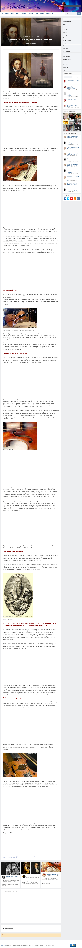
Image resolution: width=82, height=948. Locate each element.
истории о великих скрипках (38, 856)
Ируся (70, 124)
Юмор (64, 53)
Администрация (40, 13)
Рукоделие (65, 43)
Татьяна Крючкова (77, 125)
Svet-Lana (77, 130)
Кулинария (65, 35)
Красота (65, 32)
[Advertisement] (31, 132)
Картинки (30, 13)
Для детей (65, 67)
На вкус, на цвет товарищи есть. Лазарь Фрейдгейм (72, 137)
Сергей (64, 124)
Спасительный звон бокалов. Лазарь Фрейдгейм (73, 148)
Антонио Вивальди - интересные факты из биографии (53, 874)
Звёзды (65, 29)
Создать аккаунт (68, 5)
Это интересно (66, 51)
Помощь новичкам (21, 13)
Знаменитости (66, 59)
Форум (12, 13)
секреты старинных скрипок (26, 856)
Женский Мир (3, 945)
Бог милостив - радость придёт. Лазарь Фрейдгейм (72, 184)
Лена (64, 118)
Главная (7, 13)
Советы (65, 48)
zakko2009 (71, 130)
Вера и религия (66, 56)
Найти (79, 13)
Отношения (65, 37)
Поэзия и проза (66, 40)
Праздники (65, 62)
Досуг (64, 24)
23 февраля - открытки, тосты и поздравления (73, 81)
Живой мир (65, 26)
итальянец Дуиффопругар (12, 857)
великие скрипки (8, 856)
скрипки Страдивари (16, 856)
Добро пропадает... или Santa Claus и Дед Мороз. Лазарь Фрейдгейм (73, 171)
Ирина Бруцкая (76, 119)
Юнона (64, 130)
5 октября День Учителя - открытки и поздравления (72, 100)
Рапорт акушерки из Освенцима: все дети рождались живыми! (71, 87)
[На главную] (7, 6)
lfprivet (68, 144)
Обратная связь (49, 13)
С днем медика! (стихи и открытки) (72, 106)
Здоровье (65, 64)
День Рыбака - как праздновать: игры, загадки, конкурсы (73, 94)
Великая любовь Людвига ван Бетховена (33, 876)
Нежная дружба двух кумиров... (12, 876)
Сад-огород (65, 45)
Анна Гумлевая (71, 119)
